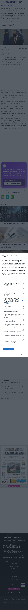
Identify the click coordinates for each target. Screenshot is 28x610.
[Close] (25, 256)
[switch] (23, 283)
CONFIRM (8, 349)
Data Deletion (6, 354)
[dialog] (14, 305)
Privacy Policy (22, 354)
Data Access (14, 354)
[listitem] (14, 280)
